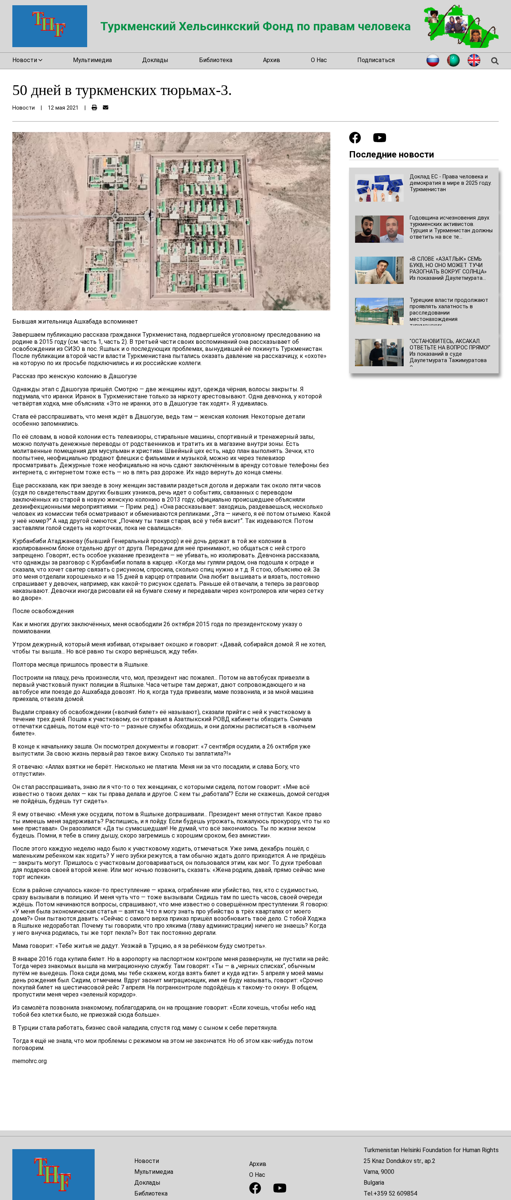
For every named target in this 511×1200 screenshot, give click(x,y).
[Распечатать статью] (94, 108)
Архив (271, 60)
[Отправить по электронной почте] (105, 108)
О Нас (319, 60)
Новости (146, 1160)
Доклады (155, 60)
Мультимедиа (92, 60)
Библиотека (215, 60)
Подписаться (376, 60)
